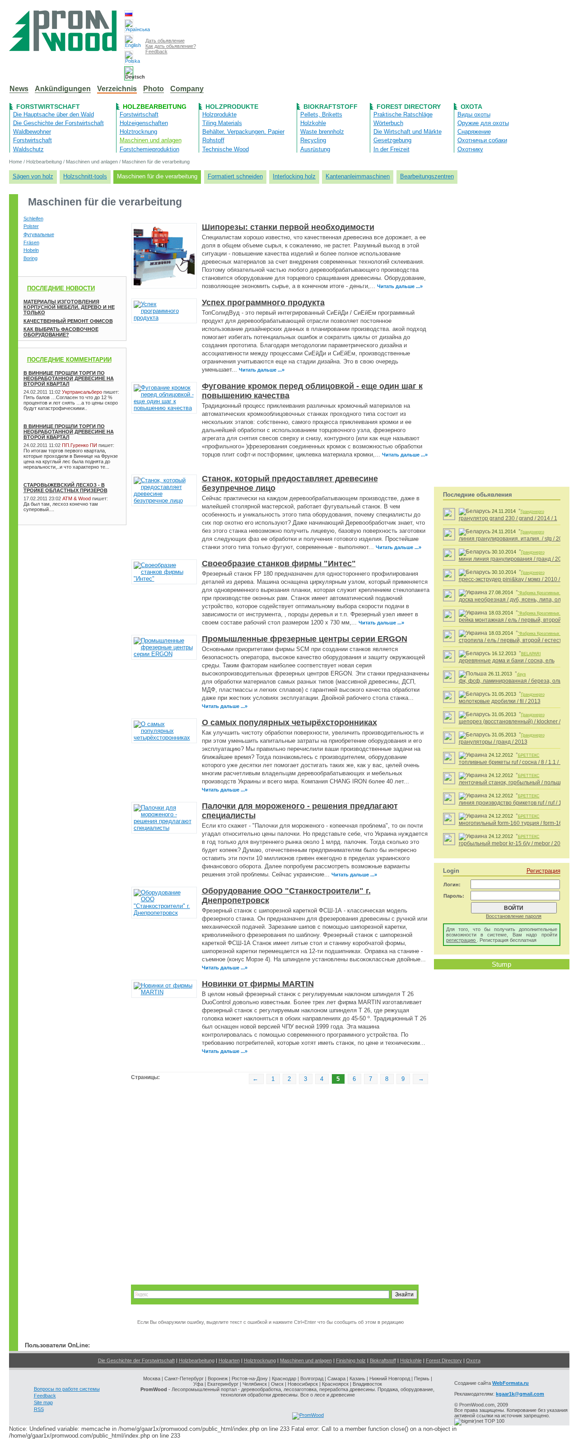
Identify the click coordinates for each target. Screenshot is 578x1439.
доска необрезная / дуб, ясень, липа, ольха (514, 599)
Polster (31, 226)
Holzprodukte (231, 106)
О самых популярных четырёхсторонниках (289, 722)
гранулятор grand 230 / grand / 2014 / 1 (508, 518)
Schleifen (33, 218)
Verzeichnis (117, 89)
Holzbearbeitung (154, 106)
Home (15, 161)
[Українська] (128, 26)
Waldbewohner (32, 131)
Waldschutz (28, 149)
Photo (153, 89)
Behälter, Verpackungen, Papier (243, 131)
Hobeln (31, 250)
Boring (30, 258)
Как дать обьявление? (170, 46)
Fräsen (31, 242)
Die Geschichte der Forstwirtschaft (58, 123)
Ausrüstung (315, 149)
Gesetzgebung (392, 140)
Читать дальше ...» (400, 286)
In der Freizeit (391, 149)
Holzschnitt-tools (85, 176)
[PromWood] (308, 1415)
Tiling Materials (222, 123)
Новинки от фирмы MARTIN (258, 983)
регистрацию (461, 940)
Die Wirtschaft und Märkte (407, 131)
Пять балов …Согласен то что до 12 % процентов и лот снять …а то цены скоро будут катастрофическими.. (70, 403)
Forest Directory (409, 106)
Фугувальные (38, 234)
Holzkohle (313, 123)
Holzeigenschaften (144, 123)
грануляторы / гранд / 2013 (493, 742)
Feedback (156, 51)
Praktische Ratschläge (403, 114)
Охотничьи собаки (482, 140)
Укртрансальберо (82, 392)
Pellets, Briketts (321, 114)
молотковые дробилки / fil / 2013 (500, 701)
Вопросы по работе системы (67, 1389)
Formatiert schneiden (235, 176)
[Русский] (128, 13)
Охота (471, 106)
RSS (39, 1409)
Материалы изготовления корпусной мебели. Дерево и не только (69, 307)
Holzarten (229, 1360)
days (521, 674)
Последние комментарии (69, 359)
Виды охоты (473, 114)
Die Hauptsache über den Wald (53, 114)
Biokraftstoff (330, 106)
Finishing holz (351, 1360)
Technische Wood (225, 149)
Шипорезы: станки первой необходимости (288, 227)
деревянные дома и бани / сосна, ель (507, 660)
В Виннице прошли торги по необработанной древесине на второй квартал (68, 378)
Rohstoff (213, 140)
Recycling (313, 140)
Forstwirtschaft (48, 106)
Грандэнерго (532, 511)
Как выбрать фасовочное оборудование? (60, 331)
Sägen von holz (33, 176)
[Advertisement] (63, 552)
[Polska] (128, 58)
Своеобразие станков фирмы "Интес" (279, 563)
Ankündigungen (63, 89)
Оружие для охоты (483, 123)
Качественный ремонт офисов (68, 321)
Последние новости (61, 288)
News (18, 89)
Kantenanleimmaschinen (358, 176)
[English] (128, 42)
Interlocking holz (294, 176)
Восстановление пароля (513, 916)
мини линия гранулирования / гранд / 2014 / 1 (517, 559)
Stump (501, 964)
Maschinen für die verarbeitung (156, 161)
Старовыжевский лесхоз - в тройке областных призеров (65, 487)
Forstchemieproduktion (149, 149)
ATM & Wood (76, 498)
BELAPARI (531, 654)
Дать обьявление (165, 40)
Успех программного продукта (263, 302)
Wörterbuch (388, 123)
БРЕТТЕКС (529, 755)
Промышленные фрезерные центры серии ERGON (304, 638)
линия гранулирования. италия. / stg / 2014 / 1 (517, 539)
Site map (43, 1402)
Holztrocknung (138, 131)
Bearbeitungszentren (427, 176)
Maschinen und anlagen (151, 140)
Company (187, 89)
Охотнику (470, 149)
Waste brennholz (322, 131)
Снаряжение (474, 131)
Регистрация (543, 870)
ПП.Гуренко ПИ (79, 445)
